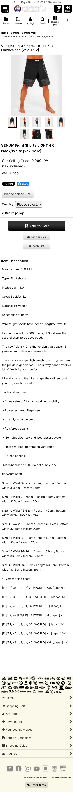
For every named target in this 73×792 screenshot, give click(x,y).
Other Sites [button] (38, 785)
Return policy (14, 213)
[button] (5, 9)
